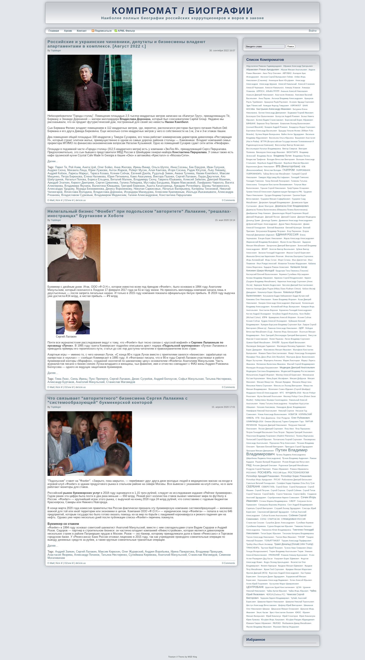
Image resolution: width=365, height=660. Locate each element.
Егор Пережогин (294, 231)
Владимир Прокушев (209, 551)
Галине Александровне (143, 195)
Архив (68, 30)
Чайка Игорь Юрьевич (298, 591)
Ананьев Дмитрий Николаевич (260, 95)
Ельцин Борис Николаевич (270, 238)
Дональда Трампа (269, 220)
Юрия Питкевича (118, 176)
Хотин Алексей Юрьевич (301, 580)
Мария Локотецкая (291, 360)
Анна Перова (264, 98)
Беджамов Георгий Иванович (300, 113)
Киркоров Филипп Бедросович (267, 285)
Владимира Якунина (77, 185)
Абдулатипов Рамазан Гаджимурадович (264, 66)
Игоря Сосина (176, 170)
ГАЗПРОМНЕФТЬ (254, 174)
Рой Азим (75, 167)
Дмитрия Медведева (306, 217)
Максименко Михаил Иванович (277, 350)
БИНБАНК (250, 123)
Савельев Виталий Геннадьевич (260, 483)
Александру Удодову (61, 188)
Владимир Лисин (264, 156)
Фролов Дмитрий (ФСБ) (256, 573)
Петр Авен (289, 429)
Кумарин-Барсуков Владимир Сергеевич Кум (281, 325)
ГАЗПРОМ (289, 170)
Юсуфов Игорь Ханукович (273, 620)
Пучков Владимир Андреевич (295, 458)
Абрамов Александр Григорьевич (298, 66)
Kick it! (59, 200)
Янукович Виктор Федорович (286, 627)
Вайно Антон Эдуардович (292, 134)
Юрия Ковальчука (307, 616)
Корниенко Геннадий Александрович (295, 310)
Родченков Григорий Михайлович (293, 465)
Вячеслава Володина (78, 191)
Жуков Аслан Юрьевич (290, 242)
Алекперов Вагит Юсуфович (281, 80)
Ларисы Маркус (78, 173)
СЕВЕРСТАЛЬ (268, 487)
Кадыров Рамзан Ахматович (276, 267)
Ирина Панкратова (182, 551)
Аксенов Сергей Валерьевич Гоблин (276, 77)
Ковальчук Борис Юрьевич (270, 292)
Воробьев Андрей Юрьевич (269, 163)
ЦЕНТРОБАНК (255, 587)
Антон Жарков (118, 170)
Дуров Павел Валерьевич (290, 224)
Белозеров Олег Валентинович (260, 116)
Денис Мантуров (266, 206)
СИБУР (292, 501)
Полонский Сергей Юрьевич (259, 439)
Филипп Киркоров (268, 566)
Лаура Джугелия (208, 176)
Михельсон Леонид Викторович (288, 386)
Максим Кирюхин (109, 551)
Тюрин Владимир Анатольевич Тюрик (286, 551)
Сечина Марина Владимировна (273, 501)
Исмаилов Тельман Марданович (292, 264)
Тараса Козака (99, 173)
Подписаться (103, 30)
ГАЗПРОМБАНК (303, 170)
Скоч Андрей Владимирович (300, 505)
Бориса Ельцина (98, 179)
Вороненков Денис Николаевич (260, 167)
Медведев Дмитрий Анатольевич (297, 367)
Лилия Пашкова (276, 339)
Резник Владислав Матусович (295, 462)
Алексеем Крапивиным (169, 191)
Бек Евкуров (197, 167)
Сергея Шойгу (299, 494)
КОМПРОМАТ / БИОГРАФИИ (182, 10)
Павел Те (61, 167)
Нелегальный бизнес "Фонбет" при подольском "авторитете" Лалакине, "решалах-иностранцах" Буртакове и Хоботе (139, 213)
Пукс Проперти (98, 378)
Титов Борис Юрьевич (271, 533)
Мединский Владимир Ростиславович (298, 371)
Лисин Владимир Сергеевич (297, 339)
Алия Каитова (157, 170)
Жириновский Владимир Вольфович (262, 242)
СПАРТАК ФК (274, 519)
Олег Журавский (132, 551)
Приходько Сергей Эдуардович (299, 447)
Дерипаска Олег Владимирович (292, 206)
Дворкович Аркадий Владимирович (274, 202)
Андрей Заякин (64, 551)
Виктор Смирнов (289, 149)
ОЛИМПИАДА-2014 (254, 421)
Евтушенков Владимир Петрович (271, 231)
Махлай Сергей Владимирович (301, 364)
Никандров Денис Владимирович (291, 407)
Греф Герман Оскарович (298, 188)
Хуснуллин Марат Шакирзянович (284, 584)
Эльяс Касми (262, 612)
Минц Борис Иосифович (277, 378)
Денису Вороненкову (119, 188)
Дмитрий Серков (288, 217)
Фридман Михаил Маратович (299, 569)
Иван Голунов (215, 167)
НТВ (257, 418)
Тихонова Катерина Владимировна (298, 533)
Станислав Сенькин (255, 523)
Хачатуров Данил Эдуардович (271, 577)
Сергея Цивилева (107, 182)
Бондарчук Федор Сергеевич (302, 127)
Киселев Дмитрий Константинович (297, 285)
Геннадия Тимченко (255, 181)
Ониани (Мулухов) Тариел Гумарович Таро (284, 421)
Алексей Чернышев (255, 88)
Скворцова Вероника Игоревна (272, 505)
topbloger (56, 50)
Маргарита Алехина (273, 360)
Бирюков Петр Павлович (268, 123)
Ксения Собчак (253, 321)
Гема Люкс (62, 378)
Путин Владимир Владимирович (277, 452)
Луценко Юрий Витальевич (293, 343)
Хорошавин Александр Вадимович (272, 580)
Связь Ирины (79, 378)
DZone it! (69, 200)
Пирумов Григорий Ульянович (299, 432)
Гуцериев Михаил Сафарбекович (275, 199)
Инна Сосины (178, 167)
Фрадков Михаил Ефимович (290, 566)
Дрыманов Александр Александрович (295, 220)
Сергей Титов (309, 490)
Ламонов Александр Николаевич (282, 328)
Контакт (82, 30)
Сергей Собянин (294, 490)
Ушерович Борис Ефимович (286, 559)
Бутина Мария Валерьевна (268, 134)
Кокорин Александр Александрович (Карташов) (280, 303)
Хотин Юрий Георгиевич (257, 584)
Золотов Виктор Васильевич (282, 249)
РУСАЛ (277, 480)
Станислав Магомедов (120, 382)
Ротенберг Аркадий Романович (262, 476)
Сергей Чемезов (253, 494)
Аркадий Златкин (58, 182)
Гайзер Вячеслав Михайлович (276, 174)
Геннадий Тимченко (300, 177)
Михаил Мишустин (265, 382)
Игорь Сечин (270, 260)
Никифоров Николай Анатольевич (261, 411)
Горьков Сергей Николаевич (273, 188)
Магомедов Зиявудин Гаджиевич (260, 346)
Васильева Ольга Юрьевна (281, 138)
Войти (312, 30)
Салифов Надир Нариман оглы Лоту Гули (296, 483)
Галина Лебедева (131, 182)
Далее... (53, 161)
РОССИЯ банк (279, 473)
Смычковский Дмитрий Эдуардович (273, 512)
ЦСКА (298, 587)
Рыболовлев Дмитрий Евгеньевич (297, 480)
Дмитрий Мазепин (218, 179)
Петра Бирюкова (71, 176)
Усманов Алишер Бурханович (294, 555)
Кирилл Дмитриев (82, 182)
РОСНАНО (251, 473)
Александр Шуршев (268, 84)
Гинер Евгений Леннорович (277, 181)
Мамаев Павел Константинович (273, 353)
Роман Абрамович (280, 469)
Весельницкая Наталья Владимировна (263, 149)
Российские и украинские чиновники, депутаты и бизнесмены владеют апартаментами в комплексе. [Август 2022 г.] (127, 43)
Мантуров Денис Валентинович (300, 357)
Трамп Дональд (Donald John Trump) (293, 544)
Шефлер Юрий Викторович (290, 605)
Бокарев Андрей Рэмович (276, 127)
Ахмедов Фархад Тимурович (276, 106)
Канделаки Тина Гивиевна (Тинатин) (292, 271)
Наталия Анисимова (266, 407)
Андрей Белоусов (165, 378)
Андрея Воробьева (157, 551)
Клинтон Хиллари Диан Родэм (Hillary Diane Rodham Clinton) (273, 289)
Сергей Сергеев (278, 490)
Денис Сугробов (142, 378)
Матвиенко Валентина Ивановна (271, 364)
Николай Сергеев (286, 411)
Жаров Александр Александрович (299, 238)
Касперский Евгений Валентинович (262, 274)
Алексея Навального (274, 88)
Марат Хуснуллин (254, 360)
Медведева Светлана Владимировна (262, 371)
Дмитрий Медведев (255, 217)
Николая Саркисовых (147, 188)
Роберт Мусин (138, 170)
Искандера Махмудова (138, 191)
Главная (54, 30)
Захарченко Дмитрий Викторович (281, 246)
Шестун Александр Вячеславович (261, 605)
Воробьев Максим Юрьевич (296, 163)
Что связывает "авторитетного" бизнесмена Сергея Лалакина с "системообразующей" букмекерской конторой (118, 400)
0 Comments (228, 200)
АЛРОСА (260, 91)
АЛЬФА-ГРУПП (272, 91)
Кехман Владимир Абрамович (259, 278)
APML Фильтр (126, 30)
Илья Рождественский (266, 264)
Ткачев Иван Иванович (286, 537)
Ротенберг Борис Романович (296, 476)
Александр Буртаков (61, 382)
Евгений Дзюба (140, 173)
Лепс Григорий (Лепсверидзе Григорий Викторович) (284, 335)
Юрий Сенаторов (290, 616)
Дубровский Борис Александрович (261, 224)
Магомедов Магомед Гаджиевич (291, 346)
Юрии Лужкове (97, 170)
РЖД (248, 465)
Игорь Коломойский (255, 260)
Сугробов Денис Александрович (280, 523)
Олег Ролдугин (283, 418)
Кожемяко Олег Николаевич (258, 299)
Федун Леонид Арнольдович (276, 562)
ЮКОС (298, 612)
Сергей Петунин (262, 490)
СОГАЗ (263, 519)
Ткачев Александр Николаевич (260, 537)
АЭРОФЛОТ (295, 106)
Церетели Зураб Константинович (280, 587)
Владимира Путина (301, 156)
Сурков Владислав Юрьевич (280, 526)
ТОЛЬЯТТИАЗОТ (272, 541)
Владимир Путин (282, 155)
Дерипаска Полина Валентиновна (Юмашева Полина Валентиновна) (277, 210)
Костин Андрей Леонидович (258, 314)
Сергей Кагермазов (297, 487)
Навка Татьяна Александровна (273, 404)
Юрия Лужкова (253, 620)
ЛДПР (301, 328)
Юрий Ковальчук (273, 616)
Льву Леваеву (216, 170)
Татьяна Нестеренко (218, 378)
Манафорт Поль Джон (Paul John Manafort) (265, 357)
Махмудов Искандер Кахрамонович (262, 368)
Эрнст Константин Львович (282, 612)
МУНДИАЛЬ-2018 (293, 393)
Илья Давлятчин (299, 260)
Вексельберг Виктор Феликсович (289, 145)
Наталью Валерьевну (176, 188)
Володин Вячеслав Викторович (281, 159)
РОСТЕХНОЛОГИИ (298, 472)
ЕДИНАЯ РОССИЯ (287, 234)
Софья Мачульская (191, 378)
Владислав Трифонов (256, 159)
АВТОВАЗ (287, 73)
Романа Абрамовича (299, 469)
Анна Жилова (122, 167)
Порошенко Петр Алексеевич (283, 443)
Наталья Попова (75, 179)
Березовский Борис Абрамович (299, 120)
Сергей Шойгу (268, 494)
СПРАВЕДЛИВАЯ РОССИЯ (293, 519)
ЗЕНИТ (264, 249)
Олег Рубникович (300, 417)
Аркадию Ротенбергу (187, 185)
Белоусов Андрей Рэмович (287, 116)
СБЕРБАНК (253, 486)
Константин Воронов (268, 310)
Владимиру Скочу (144, 179)
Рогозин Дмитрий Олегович (265, 465)
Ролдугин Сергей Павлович (258, 469)
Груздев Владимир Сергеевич (278, 195)
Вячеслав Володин (272, 170)
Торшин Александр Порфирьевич (296, 541)
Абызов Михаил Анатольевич (294, 70)
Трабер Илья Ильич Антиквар (259, 544)
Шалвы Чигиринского (215, 185)
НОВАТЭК (292, 414)
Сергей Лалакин (186, 176)
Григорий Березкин (133, 185)
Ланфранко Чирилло (210, 182)
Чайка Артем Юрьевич (277, 591)
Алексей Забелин (194, 179)
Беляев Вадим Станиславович (269, 120)
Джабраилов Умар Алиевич (258, 213)
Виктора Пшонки (163, 176)
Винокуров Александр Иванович (270, 152)
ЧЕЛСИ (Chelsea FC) (275, 594)
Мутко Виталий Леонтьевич (269, 396)
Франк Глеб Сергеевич (274, 569)
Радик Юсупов (196, 170)
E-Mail (51, 200)
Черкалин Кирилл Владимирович (274, 598)
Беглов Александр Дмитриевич (272, 113)
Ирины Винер (141, 167)
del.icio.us (81, 200)
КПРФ (264, 317)
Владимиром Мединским (110, 195)
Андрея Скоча (56, 170)
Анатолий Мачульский (90, 382)
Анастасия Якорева (60, 554)
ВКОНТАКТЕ (292, 152)
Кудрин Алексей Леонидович (274, 321)
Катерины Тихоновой (205, 188)
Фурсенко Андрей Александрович (284, 573)
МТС (282, 393)
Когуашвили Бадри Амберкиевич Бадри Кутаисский (286, 296)
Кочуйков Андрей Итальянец (285, 314)
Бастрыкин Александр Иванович (273, 109)
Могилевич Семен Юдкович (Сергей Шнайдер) (289, 389)
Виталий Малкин (121, 179)
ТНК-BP (301, 537)
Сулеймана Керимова (142, 554)
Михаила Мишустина (301, 382)
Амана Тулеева (184, 173)
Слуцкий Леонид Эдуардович (287, 508)
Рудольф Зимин (162, 173)
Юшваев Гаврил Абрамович (258, 623)
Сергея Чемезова (284, 494)
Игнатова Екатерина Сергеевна (299, 256)
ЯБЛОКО (277, 623)
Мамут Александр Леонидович (302, 353)
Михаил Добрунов (298, 378)
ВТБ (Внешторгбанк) (288, 166)
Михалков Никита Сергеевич (259, 386)
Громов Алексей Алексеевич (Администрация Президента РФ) (274, 192)
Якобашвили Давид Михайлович (296, 623)
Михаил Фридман (283, 382)
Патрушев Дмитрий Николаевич (272, 425)
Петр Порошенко (302, 429)
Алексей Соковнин (306, 84)
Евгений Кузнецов (294, 228)
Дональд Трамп (253, 220)
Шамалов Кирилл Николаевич (270, 602)
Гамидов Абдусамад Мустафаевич (274, 177)
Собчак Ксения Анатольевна (274, 515)
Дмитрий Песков (272, 217)
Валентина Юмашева (105, 185)
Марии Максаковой (183, 182)
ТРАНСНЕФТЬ (252, 548)
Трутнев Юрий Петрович (272, 548)
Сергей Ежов (282, 487)
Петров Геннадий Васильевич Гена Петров (265, 432)
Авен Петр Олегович (272, 73)
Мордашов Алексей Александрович (262, 393)
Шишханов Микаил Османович (285, 609)
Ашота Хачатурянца (159, 185)
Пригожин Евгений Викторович (269, 447)
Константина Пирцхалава (175, 195)
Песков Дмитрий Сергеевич (270, 429)
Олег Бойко (105, 167)
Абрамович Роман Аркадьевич (262, 69)
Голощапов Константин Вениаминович (275, 185)
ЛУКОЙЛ (275, 343)
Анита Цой (89, 167)
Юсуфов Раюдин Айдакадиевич (300, 620)
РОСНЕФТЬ (265, 472)
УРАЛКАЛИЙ (273, 555)
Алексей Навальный (287, 84)
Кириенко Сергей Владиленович (288, 278)
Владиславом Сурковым (77, 195)
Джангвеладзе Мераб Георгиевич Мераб (290, 213)
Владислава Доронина (107, 191)
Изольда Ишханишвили (201, 191)
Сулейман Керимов (304, 523)
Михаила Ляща (77, 170)
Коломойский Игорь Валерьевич (285, 307)
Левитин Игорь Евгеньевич (286, 332)
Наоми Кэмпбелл (207, 173)
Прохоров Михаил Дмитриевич (260, 451)
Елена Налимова (95, 176)
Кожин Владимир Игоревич (285, 299)
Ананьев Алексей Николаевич (294, 91)
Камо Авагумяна (140, 176)
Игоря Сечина (284, 260)
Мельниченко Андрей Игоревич (260, 375)
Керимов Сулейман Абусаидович (294, 274)
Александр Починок (86, 554)
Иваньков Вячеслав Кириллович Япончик (264, 256)
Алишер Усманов (292, 88)
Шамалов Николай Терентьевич (300, 602)
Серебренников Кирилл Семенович (283, 498)
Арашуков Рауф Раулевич (276, 102)
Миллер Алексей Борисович (288, 375)
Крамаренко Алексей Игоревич (282, 317)
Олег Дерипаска (268, 418)
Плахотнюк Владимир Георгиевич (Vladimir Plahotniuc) (270, 436)
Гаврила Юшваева (169, 179)
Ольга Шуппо (160, 167)
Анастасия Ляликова (284, 95)
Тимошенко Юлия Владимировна (276, 530)
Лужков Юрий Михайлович (258, 343)
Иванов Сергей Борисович (298, 253)
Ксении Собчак (119, 173)
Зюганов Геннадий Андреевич (271, 253)
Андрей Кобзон (57, 173)
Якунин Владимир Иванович (259, 627)
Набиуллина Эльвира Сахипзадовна (271, 400)
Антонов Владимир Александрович (287, 98)
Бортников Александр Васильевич (261, 131)
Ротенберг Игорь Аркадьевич (259, 480)
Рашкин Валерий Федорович (268, 462)
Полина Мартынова (304, 436)
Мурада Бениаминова (90, 188)
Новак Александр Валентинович (272, 414)
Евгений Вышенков (275, 228)
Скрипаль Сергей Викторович (259, 508)
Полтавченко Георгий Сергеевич (287, 439)
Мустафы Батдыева (156, 182)
